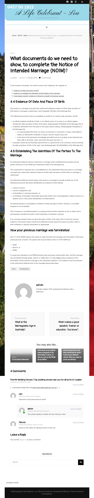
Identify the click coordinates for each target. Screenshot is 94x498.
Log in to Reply (78, 384)
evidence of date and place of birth (26, 90)
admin (14, 78)
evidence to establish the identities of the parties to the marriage (37, 93)
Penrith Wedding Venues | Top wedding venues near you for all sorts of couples (46, 379)
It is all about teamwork (20, 359)
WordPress (48, 494)
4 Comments (46, 78)
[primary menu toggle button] (47, 27)
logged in (23, 440)
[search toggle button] (82, 2)
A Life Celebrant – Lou (47, 13)
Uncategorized (24, 269)
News (12, 53)
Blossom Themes (70, 491)
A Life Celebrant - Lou (30, 491)
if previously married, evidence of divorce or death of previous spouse (39, 96)
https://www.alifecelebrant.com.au (44, 387)
